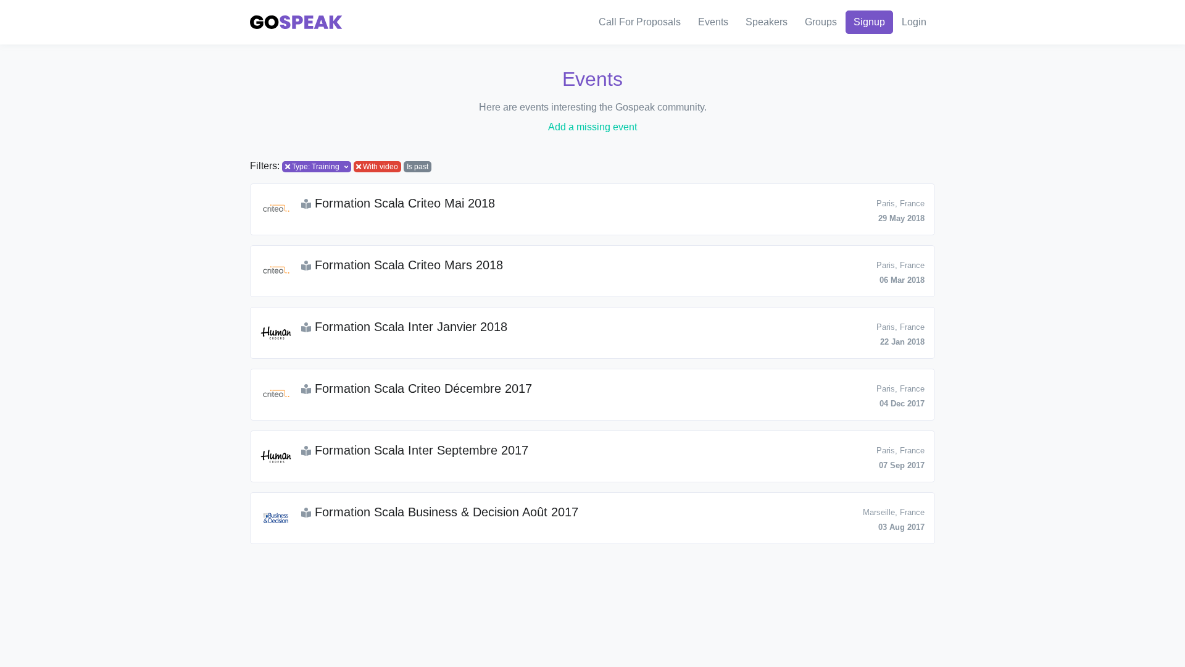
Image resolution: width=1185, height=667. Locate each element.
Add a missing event (592, 127)
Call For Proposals (640, 22)
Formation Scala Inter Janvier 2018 (409, 327)
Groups (821, 22)
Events (713, 22)
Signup (869, 22)
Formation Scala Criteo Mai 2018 (403, 203)
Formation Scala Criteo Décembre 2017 (421, 388)
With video (380, 166)
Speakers (767, 22)
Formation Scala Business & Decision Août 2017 (444, 512)
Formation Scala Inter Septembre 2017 (419, 450)
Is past (417, 166)
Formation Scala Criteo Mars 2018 (407, 265)
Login (914, 22)
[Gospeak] (296, 22)
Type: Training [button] (315, 166)
